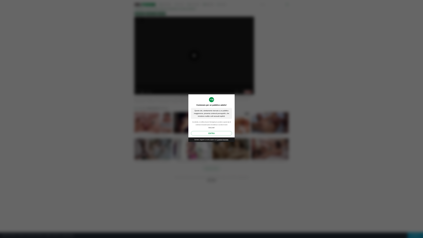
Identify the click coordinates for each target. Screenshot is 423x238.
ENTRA (211, 133)
